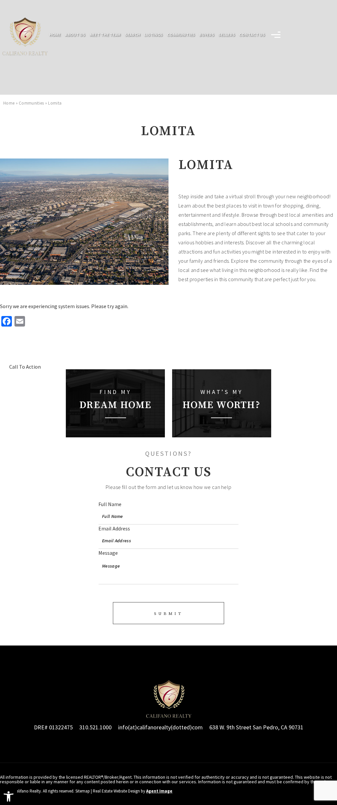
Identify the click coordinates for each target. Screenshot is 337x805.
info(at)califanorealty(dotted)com (160, 727)
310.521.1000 (95, 727)
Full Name (109, 504)
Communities (181, 35)
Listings (153, 35)
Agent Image (159, 791)
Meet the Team (105, 35)
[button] (8, 796)
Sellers (227, 35)
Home (55, 35)
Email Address (114, 528)
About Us (75, 35)
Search (132, 35)
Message (108, 552)
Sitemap (82, 791)
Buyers (206, 35)
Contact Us (252, 35)
